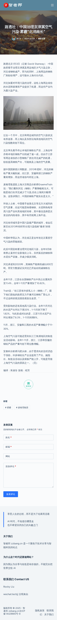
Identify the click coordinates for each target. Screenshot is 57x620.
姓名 (9, 437)
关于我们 (49, 614)
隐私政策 (39, 610)
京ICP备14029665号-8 (14, 612)
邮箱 (9, 446)
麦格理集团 (22, 407)
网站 (8, 456)
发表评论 (10, 494)
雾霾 (8, 407)
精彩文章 (41, 38)
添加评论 (11, 466)
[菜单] (52, 5)
